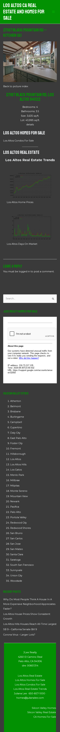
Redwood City (18, 522)
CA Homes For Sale (44, 716)
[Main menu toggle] (53, 12)
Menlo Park (17, 475)
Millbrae (15, 480)
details (30, 124)
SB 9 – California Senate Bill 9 (20, 629)
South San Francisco (22, 564)
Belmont (15, 406)
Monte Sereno (18, 491)
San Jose (15, 543)
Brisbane (15, 411)
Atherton (15, 401)
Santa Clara (16, 554)
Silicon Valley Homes (44, 708)
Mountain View (19, 496)
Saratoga (15, 559)
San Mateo (16, 549)
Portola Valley (18, 517)
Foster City (16, 443)
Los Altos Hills (18, 464)
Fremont (15, 448)
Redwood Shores (20, 528)
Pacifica (14, 506)
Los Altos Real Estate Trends (30, 160)
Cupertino (16, 427)
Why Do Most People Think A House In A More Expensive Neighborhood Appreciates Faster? (29, 604)
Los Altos (15, 459)
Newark (14, 501)
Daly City (15, 432)
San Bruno (16, 533)
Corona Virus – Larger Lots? (19, 634)
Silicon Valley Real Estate (41, 712)
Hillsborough (18, 453)
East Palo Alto (18, 438)
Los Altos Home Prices (20, 202)
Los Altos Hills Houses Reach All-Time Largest (29, 624)
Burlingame (17, 416)
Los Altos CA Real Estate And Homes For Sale (23, 11)
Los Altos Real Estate (21, 152)
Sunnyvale (16, 570)
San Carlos (16, 538)
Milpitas (14, 485)
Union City (16, 575)
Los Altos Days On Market (22, 243)
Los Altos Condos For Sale (18, 140)
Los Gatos (16, 469)
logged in (24, 271)
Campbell (16, 422)
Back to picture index (15, 86)
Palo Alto (15, 512)
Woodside (16, 580)
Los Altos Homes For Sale (24, 133)
